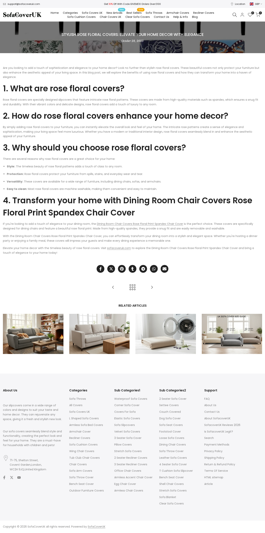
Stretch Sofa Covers (128, 451)
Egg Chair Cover (125, 484)
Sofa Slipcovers (124, 425)
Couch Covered (170, 412)
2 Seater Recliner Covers (130, 458)
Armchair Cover (80, 431)
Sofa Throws (77, 399)
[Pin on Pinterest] (122, 269)
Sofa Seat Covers (171, 425)
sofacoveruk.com (119, 248)
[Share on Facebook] (100, 269)
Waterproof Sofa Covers (130, 399)
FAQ (207, 399)
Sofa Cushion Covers (83, 444)
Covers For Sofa (125, 412)
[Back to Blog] (132, 287)
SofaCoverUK (96, 527)
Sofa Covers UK (79, 412)
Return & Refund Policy (219, 464)
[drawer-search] (235, 15)
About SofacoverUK (217, 418)
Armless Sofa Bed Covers (86, 425)
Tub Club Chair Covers (84, 458)
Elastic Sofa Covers (127, 418)
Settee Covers (169, 405)
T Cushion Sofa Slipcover (176, 471)
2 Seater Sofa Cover (172, 399)
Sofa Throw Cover (81, 477)
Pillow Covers (123, 444)
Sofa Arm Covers (80, 471)
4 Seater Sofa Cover (173, 464)
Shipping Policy (214, 458)
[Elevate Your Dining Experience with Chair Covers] (152, 287)
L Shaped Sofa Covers (84, 418)
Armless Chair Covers (128, 490)
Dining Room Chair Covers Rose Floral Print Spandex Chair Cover (140, 224)
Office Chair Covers (127, 471)
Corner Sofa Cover (126, 405)
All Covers (75, 405)
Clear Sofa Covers (171, 503)
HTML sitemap (213, 477)
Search (209, 438)
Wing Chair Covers (81, 451)
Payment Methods (216, 444)
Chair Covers (78, 464)
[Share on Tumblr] (132, 269)
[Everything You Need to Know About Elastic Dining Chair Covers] (113, 287)
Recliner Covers (79, 438)
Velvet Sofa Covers (127, 431)
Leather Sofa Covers (173, 458)
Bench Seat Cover (81, 484)
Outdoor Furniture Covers (86, 490)
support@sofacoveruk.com (24, 4)
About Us (210, 405)
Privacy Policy (213, 451)
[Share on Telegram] (143, 269)
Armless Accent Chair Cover (133, 477)
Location (240, 4)
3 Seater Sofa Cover (127, 438)
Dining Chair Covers (172, 444)
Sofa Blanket (167, 497)
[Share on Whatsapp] (154, 269)
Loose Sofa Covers (171, 438)
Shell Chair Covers (171, 484)
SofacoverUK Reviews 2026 (222, 425)
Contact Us (212, 412)
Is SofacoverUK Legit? (218, 431)
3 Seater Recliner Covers (130, 464)
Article (208, 484)
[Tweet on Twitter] (111, 269)
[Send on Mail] (164, 269)
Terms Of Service (216, 471)
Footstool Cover (170, 431)
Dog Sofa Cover (170, 418)
